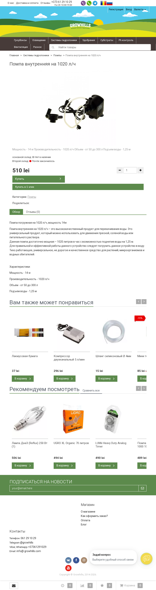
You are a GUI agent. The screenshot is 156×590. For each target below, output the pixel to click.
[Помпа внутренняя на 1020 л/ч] (78, 108)
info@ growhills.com (29, 551)
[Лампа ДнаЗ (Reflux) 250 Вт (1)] (30, 419)
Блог (84, 524)
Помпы (57, 55)
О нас (11, 3)
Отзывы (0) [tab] (33, 211)
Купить (19, 178)
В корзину (21, 378)
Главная (14, 55)
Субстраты (106, 40)
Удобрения (88, 40)
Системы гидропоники (64, 40)
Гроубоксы (20, 40)
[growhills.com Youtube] (68, 568)
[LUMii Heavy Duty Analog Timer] (114, 419)
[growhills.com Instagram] (84, 560)
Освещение (38, 40)
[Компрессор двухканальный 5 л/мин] (72, 332)
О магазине (88, 511)
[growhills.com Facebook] (76, 560)
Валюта (138, 9)
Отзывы (45, 3)
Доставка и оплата (27, 3)
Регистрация (116, 9)
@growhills (26, 542)
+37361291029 (37, 546)
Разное (37, 47)
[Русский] (110, 2)
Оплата (85, 520)
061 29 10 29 (28, 538)
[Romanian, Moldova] (103, 2)
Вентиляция (21, 47)
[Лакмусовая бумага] (30, 332)
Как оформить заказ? (94, 515)
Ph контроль (126, 40)
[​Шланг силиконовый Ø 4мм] (114, 332)
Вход (129, 9)
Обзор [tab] (16, 211)
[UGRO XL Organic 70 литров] (72, 419)
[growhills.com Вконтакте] (68, 560)
